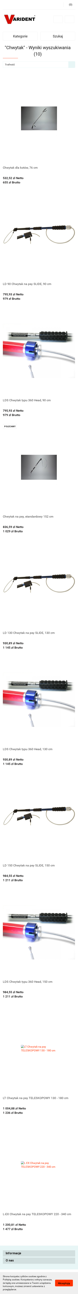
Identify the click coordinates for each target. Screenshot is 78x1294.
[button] (39, 1253)
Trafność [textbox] (10, 64)
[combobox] (39, 64)
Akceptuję (64, 1283)
